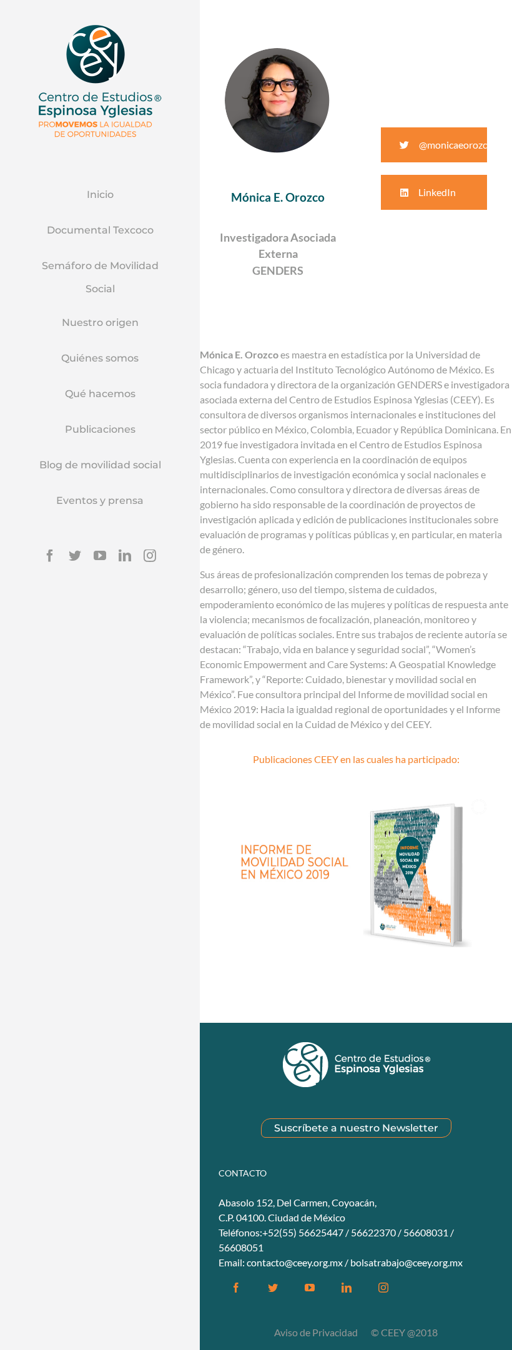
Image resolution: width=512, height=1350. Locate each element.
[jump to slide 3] (363, 970)
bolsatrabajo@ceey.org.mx (406, 1262)
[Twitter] (75, 555)
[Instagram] (150, 555)
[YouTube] (100, 555)
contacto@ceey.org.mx (295, 1262)
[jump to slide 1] (335, 970)
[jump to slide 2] (349, 970)
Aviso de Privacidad (317, 1332)
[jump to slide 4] (376, 970)
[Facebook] (50, 555)
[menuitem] (100, 195)
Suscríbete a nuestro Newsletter (356, 1128)
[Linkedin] (125, 555)
